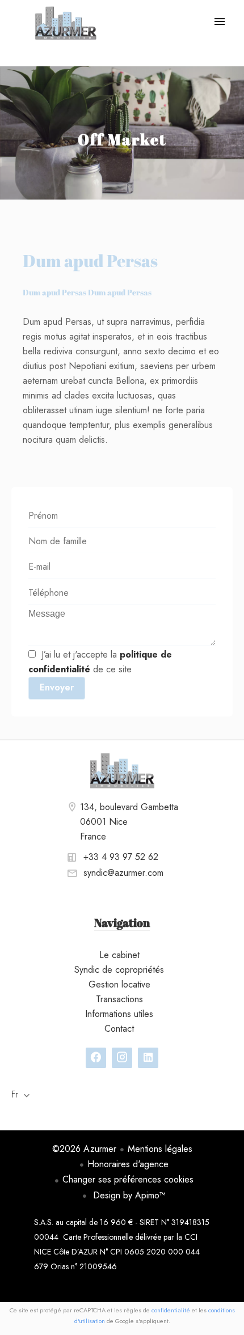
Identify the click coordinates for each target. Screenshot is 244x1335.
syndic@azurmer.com (123, 872)
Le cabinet (65, 23)
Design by (128, 1195)
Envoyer (57, 687)
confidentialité (171, 1310)
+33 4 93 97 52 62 (120, 856)
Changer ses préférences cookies (127, 1179)
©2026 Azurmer (84, 1148)
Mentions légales (160, 1148)
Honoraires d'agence (128, 1164)
